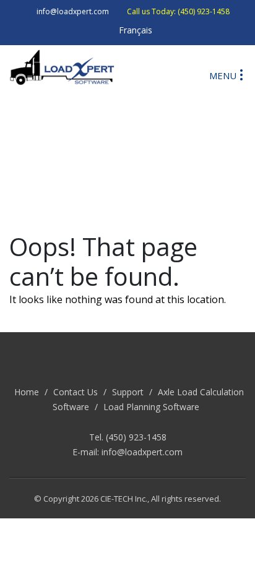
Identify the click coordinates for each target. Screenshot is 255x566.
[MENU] (241, 73)
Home (26, 392)
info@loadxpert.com (142, 452)
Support (128, 392)
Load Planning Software (151, 407)
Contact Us (75, 392)
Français (135, 30)
